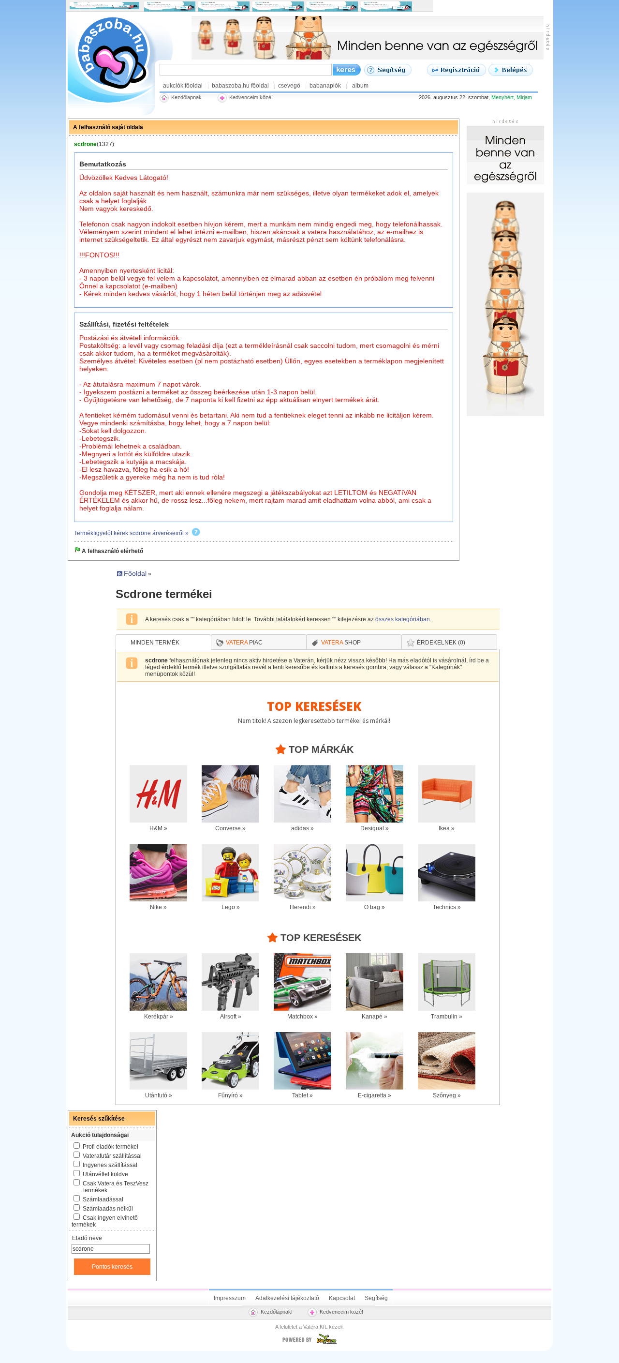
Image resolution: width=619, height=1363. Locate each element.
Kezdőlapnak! (277, 1312)
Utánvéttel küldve (105, 1174)
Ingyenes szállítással (110, 1165)
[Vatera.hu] (309, 1344)
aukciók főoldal (183, 85)
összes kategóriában (402, 619)
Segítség (376, 1298)
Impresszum (230, 1298)
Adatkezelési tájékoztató (287, 1298)
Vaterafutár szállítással (112, 1156)
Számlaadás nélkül (108, 1208)
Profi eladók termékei (110, 1146)
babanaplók (325, 85)
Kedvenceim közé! (341, 1312)
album (360, 85)
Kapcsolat (342, 1298)
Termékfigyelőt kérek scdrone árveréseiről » (131, 533)
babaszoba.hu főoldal (240, 85)
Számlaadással (103, 1199)
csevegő (289, 85)
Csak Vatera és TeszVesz (115, 1187)
